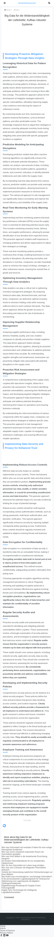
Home (8, 10)
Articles (16, 10)
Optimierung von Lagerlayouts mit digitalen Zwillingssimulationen (21, 882)
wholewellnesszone (27, 3)
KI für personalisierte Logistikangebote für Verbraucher (26, 879)
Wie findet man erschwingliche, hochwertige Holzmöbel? (27, 877)
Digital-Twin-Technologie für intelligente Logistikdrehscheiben (19, 891)
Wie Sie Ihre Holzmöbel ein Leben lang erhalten (23, 865)
